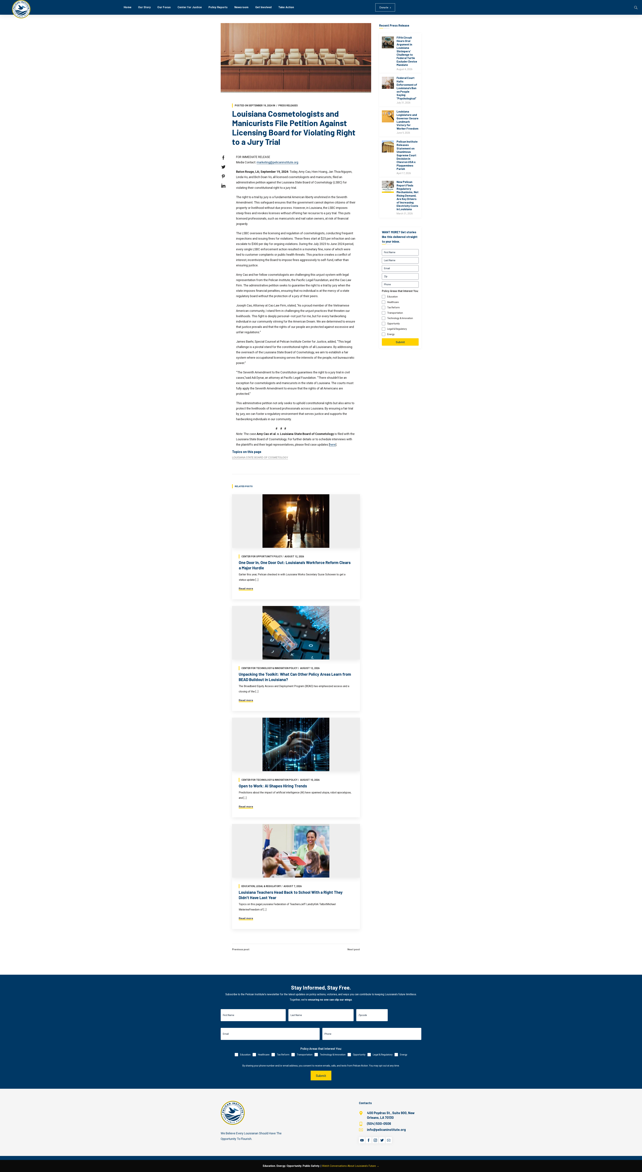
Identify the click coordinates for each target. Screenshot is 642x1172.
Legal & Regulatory (268, 886)
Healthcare (393, 302)
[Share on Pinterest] (223, 176)
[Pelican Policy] (21, 9)
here (333, 444)
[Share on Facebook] (223, 157)
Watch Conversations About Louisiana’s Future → (350, 1165)
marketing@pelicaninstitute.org (277, 162)
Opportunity (393, 323)
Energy (391, 334)
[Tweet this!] (223, 167)
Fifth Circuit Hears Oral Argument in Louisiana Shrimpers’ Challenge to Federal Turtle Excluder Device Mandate (407, 51)
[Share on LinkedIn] (223, 185)
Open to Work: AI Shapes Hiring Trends (273, 785)
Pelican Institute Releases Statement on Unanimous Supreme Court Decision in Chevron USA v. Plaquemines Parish (407, 155)
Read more (246, 588)
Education (248, 886)
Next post (353, 949)
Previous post (240, 949)
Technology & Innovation (400, 318)
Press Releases (288, 105)
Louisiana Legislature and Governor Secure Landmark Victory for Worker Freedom (407, 120)
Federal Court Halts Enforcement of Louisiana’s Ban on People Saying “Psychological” (407, 88)
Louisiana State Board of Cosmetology (260, 457)
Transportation (395, 313)
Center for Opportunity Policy (261, 556)
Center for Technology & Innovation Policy (269, 668)
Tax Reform (393, 307)
